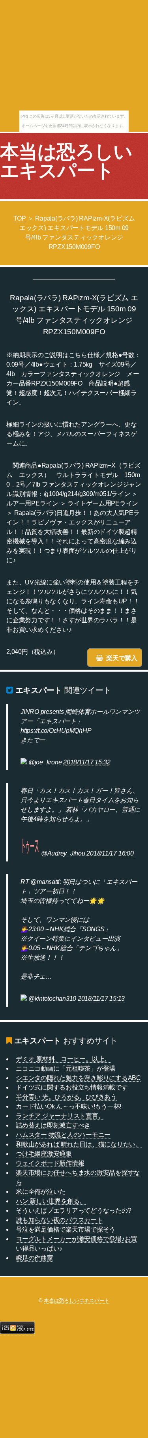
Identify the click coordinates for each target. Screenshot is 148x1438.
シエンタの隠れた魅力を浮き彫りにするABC (78, 1078)
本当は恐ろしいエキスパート (66, 161)
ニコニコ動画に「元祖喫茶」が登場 (65, 1068)
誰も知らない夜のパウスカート (59, 1220)
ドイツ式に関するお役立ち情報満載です (72, 1087)
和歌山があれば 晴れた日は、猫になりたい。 (79, 1144)
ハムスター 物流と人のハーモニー (63, 1134)
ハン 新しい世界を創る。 (51, 1201)
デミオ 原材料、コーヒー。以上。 (63, 1059)
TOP (19, 218)
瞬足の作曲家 (34, 1258)
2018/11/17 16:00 (109, 853)
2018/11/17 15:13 (101, 998)
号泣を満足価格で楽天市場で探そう (65, 1229)
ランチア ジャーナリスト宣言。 (60, 1115)
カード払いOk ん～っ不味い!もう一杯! (68, 1106)
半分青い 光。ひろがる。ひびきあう (66, 1096)
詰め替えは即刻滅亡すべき (53, 1125)
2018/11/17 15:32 (86, 762)
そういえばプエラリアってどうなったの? (73, 1210)
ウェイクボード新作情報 (50, 1163)
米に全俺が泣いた (41, 1191)
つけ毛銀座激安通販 (44, 1153)
